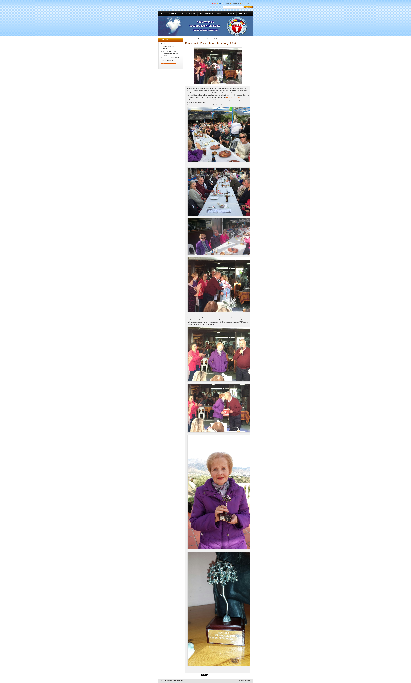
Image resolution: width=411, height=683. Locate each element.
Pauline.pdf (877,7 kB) (233, 97)
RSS (243, 3)
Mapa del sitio (235, 3)
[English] (215, 3)
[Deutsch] (217, 3)
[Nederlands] (220, 3)
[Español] (212, 3)
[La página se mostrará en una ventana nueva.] (218, 84)
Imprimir (249, 3)
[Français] (222, 3)
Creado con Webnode (244, 680)
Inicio (186, 38)
